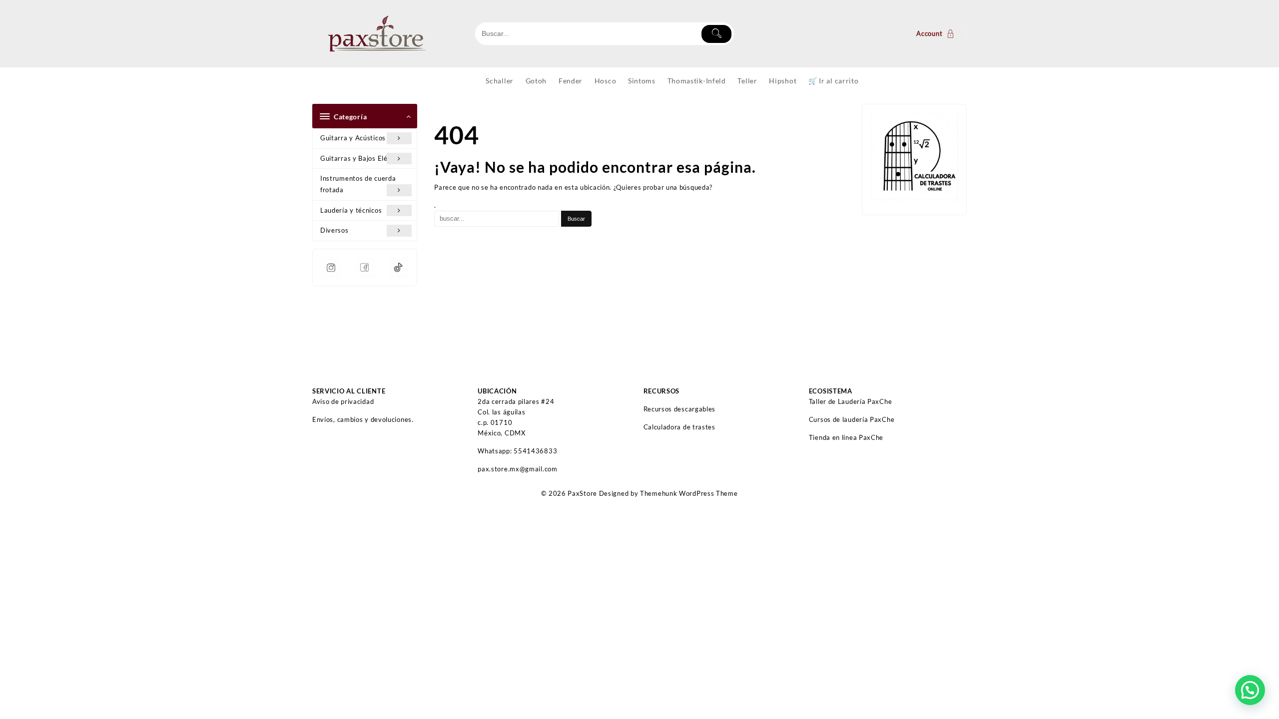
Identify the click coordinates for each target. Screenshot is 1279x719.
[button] (1250, 690)
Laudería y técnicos (351, 210)
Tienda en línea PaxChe (846, 437)
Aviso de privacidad (343, 401)
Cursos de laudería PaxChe (852, 419)
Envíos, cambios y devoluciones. (363, 419)
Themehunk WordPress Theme (689, 493)
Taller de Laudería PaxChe (850, 401)
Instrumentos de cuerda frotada (358, 184)
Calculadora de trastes (679, 427)
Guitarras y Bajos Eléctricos (364, 158)
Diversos (334, 230)
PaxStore (582, 493)
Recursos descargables (679, 409)
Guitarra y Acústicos (353, 138)
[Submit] (716, 34)
